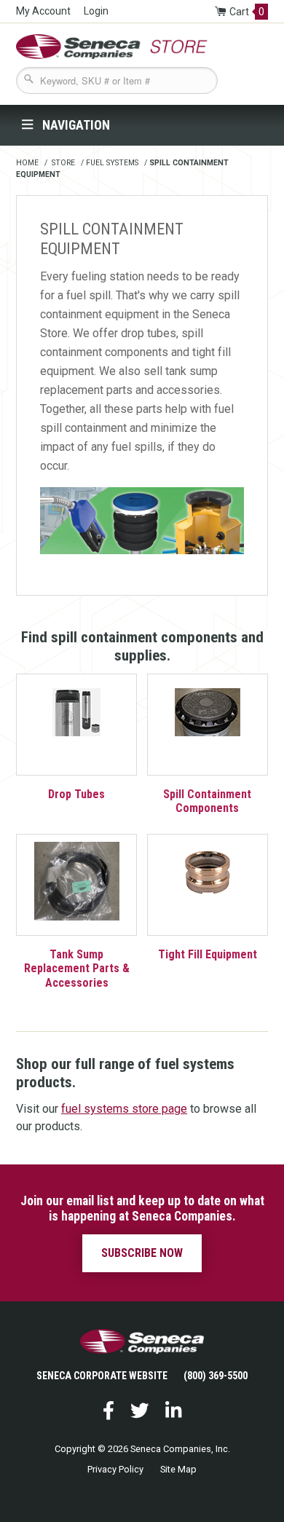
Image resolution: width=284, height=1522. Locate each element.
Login (96, 11)
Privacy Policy (115, 1469)
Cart (246, 11)
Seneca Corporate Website (101, 1375)
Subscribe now (142, 1253)
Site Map (178, 1469)
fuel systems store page (124, 1109)
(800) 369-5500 (216, 1375)
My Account (43, 11)
